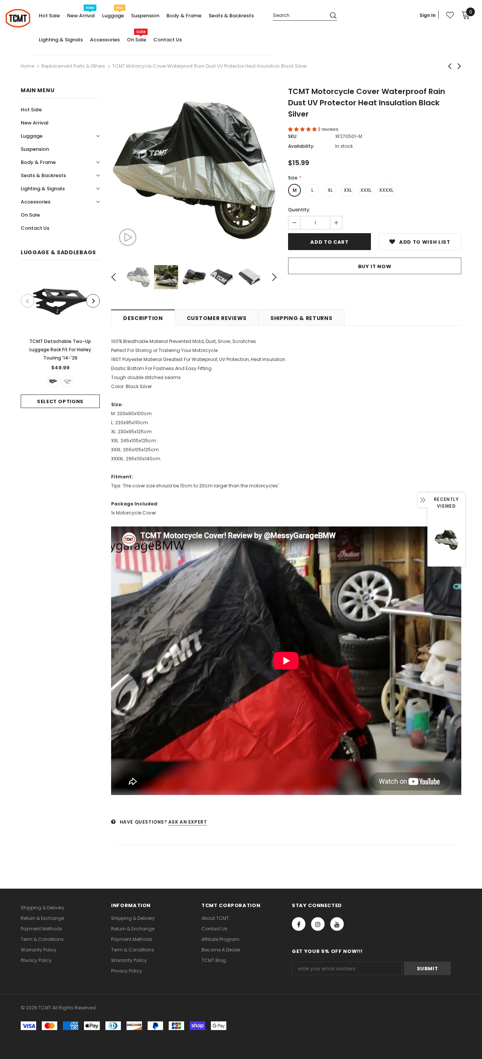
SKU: (292, 136)
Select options (60, 401)
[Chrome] (67, 381)
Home (27, 66)
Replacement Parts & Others (73, 66)
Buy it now (375, 266)
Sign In (427, 15)
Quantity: (299, 209)
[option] (60, 340)
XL (330, 190)
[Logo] (18, 18)
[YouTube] (337, 924)
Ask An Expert (187, 822)
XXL (348, 190)
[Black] (53, 381)
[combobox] (298, 14)
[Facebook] (298, 924)
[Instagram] (318, 924)
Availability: (301, 146)
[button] (303, 129)
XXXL (365, 190)
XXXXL (386, 190)
